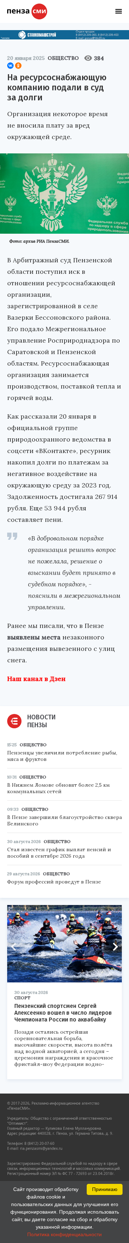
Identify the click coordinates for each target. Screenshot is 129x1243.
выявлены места (34, 637)
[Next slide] (113, 947)
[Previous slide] (16, 947)
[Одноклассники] (18, 65)
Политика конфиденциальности (64, 1234)
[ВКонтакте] (10, 65)
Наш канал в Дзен (36, 679)
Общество (63, 58)
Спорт (22, 997)
